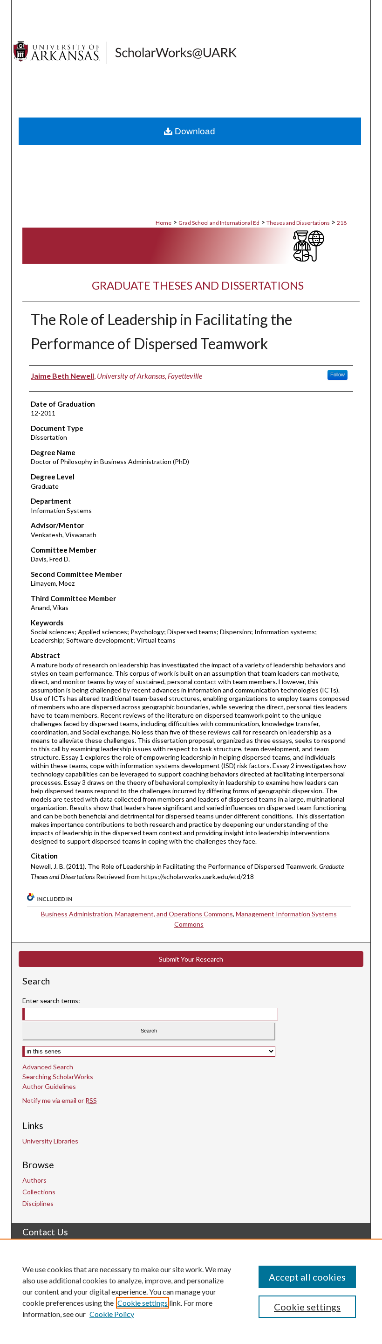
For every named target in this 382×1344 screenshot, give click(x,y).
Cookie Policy (111, 1313)
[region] (191, 1291)
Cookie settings (142, 1302)
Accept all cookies (307, 1276)
